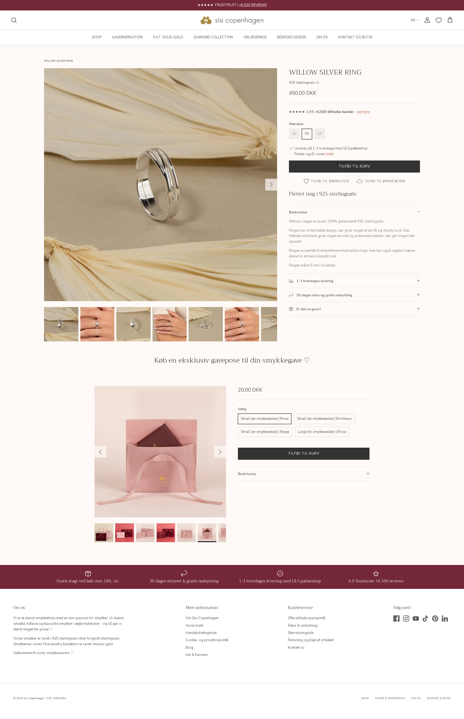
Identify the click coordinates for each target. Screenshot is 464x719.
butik (330, 154)
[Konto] (426, 20)
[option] (160, 184)
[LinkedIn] (445, 618)
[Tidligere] (100, 452)
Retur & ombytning (302, 625)
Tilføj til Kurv (354, 166)
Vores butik (194, 625)
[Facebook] (396, 618)
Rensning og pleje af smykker (311, 640)
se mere (363, 112)
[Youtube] (416, 618)
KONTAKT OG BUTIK (355, 37)
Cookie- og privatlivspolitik (207, 640)
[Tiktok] (425, 618)
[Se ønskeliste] (438, 20)
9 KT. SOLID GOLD (168, 37)
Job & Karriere (197, 654)
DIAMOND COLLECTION (213, 37)
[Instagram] (406, 618)
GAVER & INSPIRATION (390, 698)
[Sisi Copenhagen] (232, 20)
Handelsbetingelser (201, 632)
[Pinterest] (435, 618)
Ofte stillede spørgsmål (306, 618)
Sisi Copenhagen (34, 698)
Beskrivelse (298, 212)
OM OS (322, 37)
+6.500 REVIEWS (253, 5)
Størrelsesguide (300, 632)
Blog (189, 647)
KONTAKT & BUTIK (439, 698)
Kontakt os (296, 647)
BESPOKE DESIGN (291, 37)
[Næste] (271, 185)
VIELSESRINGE (255, 37)
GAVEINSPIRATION (127, 37)
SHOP (97, 37)
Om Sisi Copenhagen (202, 618)
